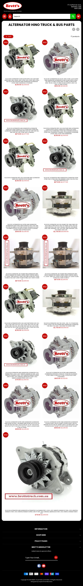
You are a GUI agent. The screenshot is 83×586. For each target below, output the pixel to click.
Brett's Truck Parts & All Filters (41, 580)
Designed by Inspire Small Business (41, 581)
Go (56, 557)
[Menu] (4, 16)
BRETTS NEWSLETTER (41, 547)
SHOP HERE (41, 535)
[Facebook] (39, 566)
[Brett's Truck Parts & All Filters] (12, 7)
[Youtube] (44, 566)
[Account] (10, 16)
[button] (8, 36)
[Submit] (73, 16)
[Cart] (78, 16)
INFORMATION (41, 529)
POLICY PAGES (41, 541)
